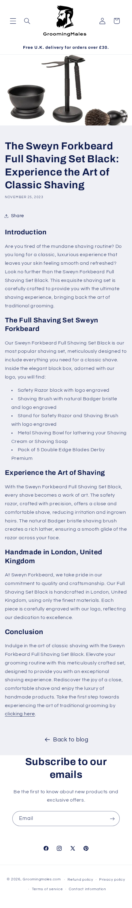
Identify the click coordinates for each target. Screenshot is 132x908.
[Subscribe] (112, 818)
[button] (13, 21)
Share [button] (17, 216)
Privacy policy (112, 879)
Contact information (87, 889)
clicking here (20, 713)
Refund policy (80, 879)
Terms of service (47, 889)
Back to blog (70, 740)
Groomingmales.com (42, 879)
